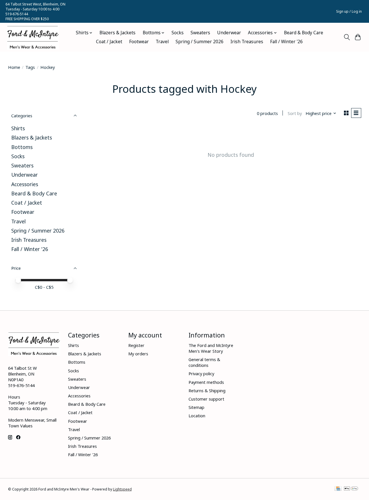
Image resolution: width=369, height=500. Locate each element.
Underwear (229, 33)
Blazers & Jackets (117, 33)
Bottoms (22, 147)
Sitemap (196, 407)
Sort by (295, 113)
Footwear (139, 42)
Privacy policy (201, 373)
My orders (138, 353)
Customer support (206, 399)
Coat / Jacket (109, 42)
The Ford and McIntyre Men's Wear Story (211, 348)
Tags (30, 67)
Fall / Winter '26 (286, 42)
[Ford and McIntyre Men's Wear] (33, 37)
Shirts (18, 128)
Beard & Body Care (303, 33)
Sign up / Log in (349, 11)
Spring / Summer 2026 (199, 42)
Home (14, 67)
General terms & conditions (204, 362)
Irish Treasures (246, 42)
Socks (178, 33)
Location (197, 415)
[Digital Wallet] (351, 489)
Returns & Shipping (207, 390)
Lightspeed (122, 489)
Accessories (24, 184)
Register (136, 345)
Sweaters (200, 33)
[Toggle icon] (346, 37)
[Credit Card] (338, 489)
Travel (162, 42)
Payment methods (206, 382)
